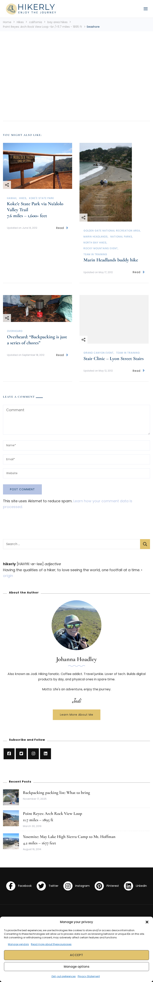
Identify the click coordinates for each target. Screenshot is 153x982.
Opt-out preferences (63, 976)
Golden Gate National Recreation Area (111, 230)
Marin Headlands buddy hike (110, 260)
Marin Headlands (95, 236)
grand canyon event (98, 352)
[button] (147, 922)
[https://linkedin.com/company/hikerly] (45, 753)
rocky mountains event (100, 248)
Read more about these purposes (51, 944)
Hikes (20, 22)
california (35, 22)
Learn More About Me (76, 715)
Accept (76, 955)
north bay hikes (95, 242)
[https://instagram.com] (33, 753)
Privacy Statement (89, 976)
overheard (15, 331)
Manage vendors (18, 944)
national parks (121, 236)
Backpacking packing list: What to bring (56, 792)
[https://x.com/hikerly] (21, 753)
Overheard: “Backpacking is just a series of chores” (37, 340)
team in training (95, 254)
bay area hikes (57, 22)
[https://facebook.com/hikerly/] (9, 753)
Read (60, 228)
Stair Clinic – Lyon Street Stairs (113, 358)
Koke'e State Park (41, 198)
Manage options (76, 966)
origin (8, 575)
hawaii (12, 198)
